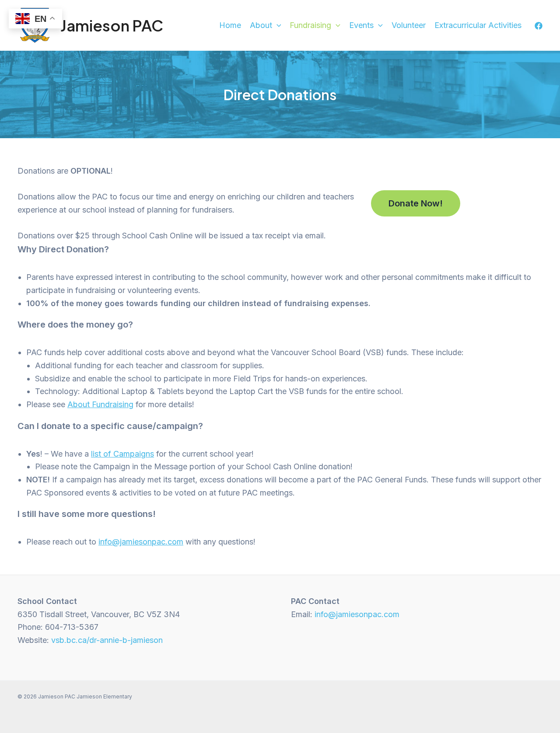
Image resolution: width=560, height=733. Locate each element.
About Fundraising (100, 404)
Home (230, 25)
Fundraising (310, 25)
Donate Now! (415, 203)
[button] (276, 25)
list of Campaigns (122, 453)
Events (361, 25)
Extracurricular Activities (478, 25)
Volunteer (409, 25)
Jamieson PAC (111, 25)
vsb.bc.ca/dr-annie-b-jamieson (107, 640)
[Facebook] (538, 26)
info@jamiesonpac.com (140, 541)
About (261, 25)
